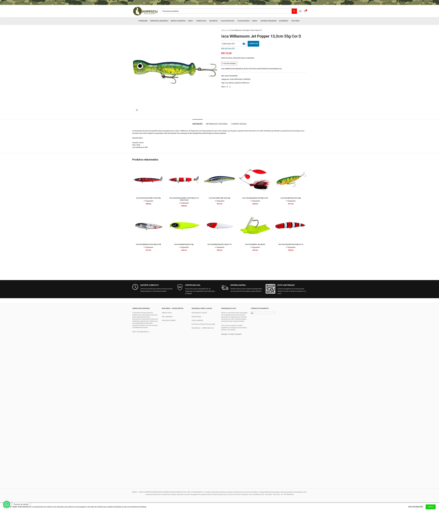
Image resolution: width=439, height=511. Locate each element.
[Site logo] (145, 11)
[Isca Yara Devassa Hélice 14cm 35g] (148, 180)
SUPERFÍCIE (246, 79)
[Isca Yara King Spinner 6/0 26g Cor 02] (255, 180)
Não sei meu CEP (228, 48)
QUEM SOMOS (196, 316)
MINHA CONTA (167, 313)
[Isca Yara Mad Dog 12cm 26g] (291, 180)
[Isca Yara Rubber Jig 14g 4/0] (255, 226)
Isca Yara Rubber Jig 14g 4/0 (255, 244)
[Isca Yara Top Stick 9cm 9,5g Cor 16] (291, 226)
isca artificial (229, 83)
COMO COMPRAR (197, 320)
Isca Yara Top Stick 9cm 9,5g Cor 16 (290, 244)
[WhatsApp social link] (230, 86)
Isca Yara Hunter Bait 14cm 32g (219, 198)
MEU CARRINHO (167, 316)
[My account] (300, 11)
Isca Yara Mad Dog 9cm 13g (184, 244)
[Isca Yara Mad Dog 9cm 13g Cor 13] (219, 226)
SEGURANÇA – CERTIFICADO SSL (203, 328)
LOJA (228, 30)
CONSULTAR (253, 44)
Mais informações (415, 507)
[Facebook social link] (227, 86)
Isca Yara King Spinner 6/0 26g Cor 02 (255, 198)
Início (223, 30)
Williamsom (246, 83)
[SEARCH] (294, 11)
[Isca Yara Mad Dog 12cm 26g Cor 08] (148, 226)
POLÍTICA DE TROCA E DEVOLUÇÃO (203, 324)
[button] (6, 504)
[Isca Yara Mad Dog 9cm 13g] (184, 226)
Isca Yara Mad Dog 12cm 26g (291, 198)
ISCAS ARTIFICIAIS (236, 79)
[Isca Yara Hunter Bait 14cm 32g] (219, 180)
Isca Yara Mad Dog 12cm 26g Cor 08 (148, 244)
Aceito (430, 507)
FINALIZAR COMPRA (168, 320)
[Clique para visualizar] (137, 110)
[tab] (197, 122)
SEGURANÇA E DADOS (199, 313)
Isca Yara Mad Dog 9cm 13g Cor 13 (219, 244)
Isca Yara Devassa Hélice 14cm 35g (148, 198)
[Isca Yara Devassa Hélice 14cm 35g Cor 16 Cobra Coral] (184, 180)
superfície (237, 83)
